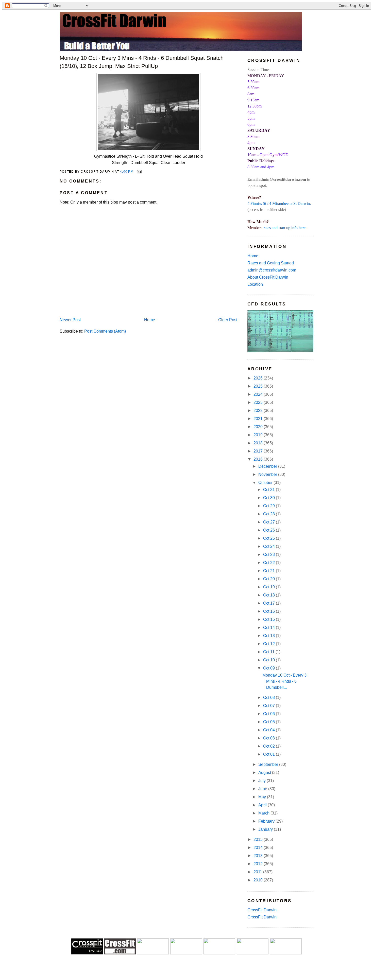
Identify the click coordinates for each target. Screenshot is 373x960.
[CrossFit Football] (153, 953)
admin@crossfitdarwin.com (271, 270)
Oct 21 (269, 571)
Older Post (227, 320)
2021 (258, 418)
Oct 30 (269, 498)
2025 (258, 386)
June (263, 789)
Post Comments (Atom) (105, 331)
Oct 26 (269, 530)
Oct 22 (269, 562)
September (268, 764)
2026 (258, 378)
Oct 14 (269, 627)
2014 (258, 847)
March (264, 813)
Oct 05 (269, 722)
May (262, 797)
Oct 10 (269, 660)
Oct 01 (269, 754)
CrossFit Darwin (262, 910)
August (265, 772)
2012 (258, 864)
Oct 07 (269, 705)
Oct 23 (269, 554)
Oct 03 (269, 738)
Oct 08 (269, 697)
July (262, 780)
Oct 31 (269, 489)
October (266, 482)
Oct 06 (269, 714)
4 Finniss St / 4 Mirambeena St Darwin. (279, 203)
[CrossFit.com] (120, 953)
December (268, 466)
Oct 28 (269, 514)
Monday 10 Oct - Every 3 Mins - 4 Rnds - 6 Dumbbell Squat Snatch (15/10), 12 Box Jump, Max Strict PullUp (142, 62)
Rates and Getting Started (270, 263)
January (266, 829)
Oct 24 (269, 546)
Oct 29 (269, 506)
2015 (258, 839)
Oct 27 (269, 522)
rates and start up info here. (285, 228)
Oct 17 (269, 603)
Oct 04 (269, 730)
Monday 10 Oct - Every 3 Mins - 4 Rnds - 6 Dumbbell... (284, 681)
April (263, 805)
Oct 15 (269, 619)
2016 (258, 459)
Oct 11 (269, 652)
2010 (258, 880)
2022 (258, 410)
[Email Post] (138, 171)
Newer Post (70, 320)
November (268, 474)
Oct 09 (269, 668)
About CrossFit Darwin (267, 277)
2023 (258, 402)
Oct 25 (269, 538)
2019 (258, 435)
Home (149, 320)
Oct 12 (269, 644)
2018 (258, 443)
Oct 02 (269, 746)
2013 (258, 856)
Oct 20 (269, 579)
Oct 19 (269, 587)
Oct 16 (269, 611)
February (267, 821)
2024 (258, 394)
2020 (258, 427)
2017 (258, 451)
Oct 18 (269, 595)
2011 (258, 872)
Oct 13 (269, 635)
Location (255, 284)
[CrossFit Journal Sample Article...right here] (87, 953)
